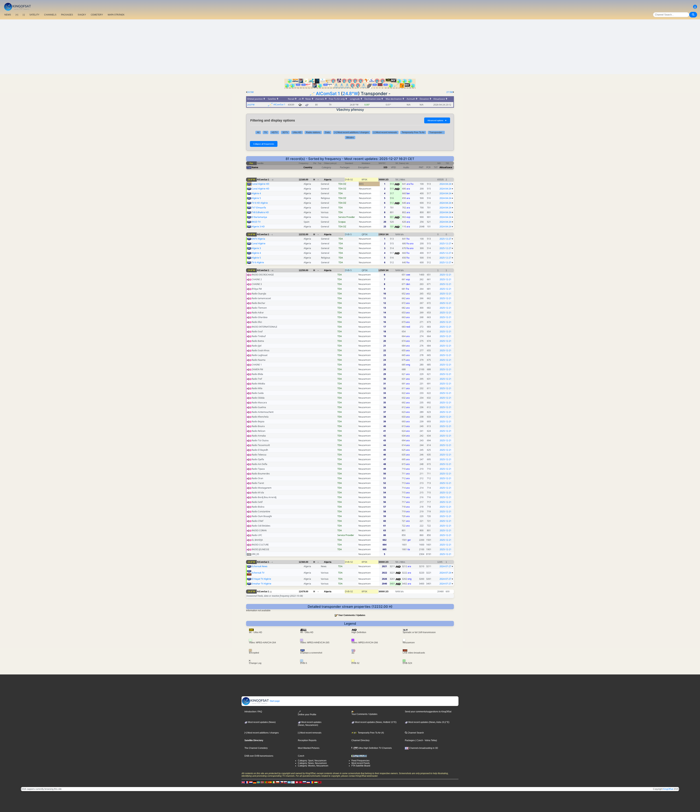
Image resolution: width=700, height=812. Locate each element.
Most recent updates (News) (261, 722)
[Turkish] (300, 782)
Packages (410, 740)
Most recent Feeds (360, 763)
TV (265, 132)
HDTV (275, 132)
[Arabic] (296, 782)
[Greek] (289, 782)
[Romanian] (312, 782)
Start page (274, 701)
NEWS (7, 14)
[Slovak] (285, 782)
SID (385, 167)
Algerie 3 (256, 248)
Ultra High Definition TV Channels (375, 748)
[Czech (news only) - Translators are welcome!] (281, 782)
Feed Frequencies (360, 760)
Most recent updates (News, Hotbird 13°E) (375, 722)
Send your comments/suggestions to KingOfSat (428, 711)
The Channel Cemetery (256, 748)
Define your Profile (307, 714)
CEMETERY (97, 14)
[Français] (247, 782)
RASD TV (256, 221)
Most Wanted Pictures (308, 748)
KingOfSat (668, 789)
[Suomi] (293, 782)
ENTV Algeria (258, 238)
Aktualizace (446, 167)
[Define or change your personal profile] (695, 7)
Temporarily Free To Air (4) (370, 732)
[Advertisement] (350, 46)
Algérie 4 (256, 193)
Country (308, 167)
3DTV (285, 132)
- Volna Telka (429, 740)
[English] (243, 782)
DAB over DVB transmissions (258, 756)
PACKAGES (67, 14)
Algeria (327, 179)
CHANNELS (50, 14)
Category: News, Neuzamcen (312, 763)
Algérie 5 (256, 198)
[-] (24, 14)
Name (255, 167)
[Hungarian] (316, 782)
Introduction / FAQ (253, 711)
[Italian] (273, 782)
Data (327, 132)
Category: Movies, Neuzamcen (313, 765)
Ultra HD (297, 132)
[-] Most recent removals (385, 132)
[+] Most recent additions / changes (352, 132)
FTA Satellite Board (360, 765)
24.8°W (350, 93)
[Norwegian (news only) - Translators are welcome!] (262, 782)
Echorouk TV (258, 572)
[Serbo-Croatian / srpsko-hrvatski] (308, 782)
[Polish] (277, 782)
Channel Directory (360, 740)
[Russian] (304, 782)
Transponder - (436, 132)
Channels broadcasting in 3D (423, 748)
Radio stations (313, 132)
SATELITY (34, 14)
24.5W (250, 92)
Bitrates (350, 137)
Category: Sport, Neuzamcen (312, 760)
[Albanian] (319, 782)
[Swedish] (258, 782)
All (258, 132)
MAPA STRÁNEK (116, 14)
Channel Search (415, 732)
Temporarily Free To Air (413, 132)
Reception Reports (307, 740)
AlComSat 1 (328, 93)
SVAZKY (82, 14)
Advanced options (437, 120)
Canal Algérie (258, 243)
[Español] (270, 782)
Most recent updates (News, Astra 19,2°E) (428, 722)
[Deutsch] (254, 782)
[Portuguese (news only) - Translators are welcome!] (266, 782)
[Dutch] (250, 782)
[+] (17, 14)
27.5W (449, 92)
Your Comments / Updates (351, 615)
